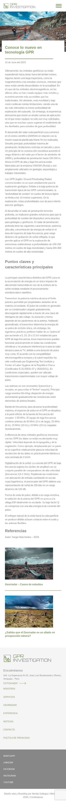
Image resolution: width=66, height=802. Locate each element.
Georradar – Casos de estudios (24, 584)
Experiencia (10, 713)
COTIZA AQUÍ (10, 683)
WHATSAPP (9, 756)
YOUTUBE (8, 782)
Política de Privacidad (16, 738)
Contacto (9, 729)
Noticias (8, 721)
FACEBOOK (9, 769)
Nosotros (9, 689)
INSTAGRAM (9, 776)
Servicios (9, 697)
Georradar (10, 705)
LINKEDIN (8, 762)
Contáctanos (36, 797)
